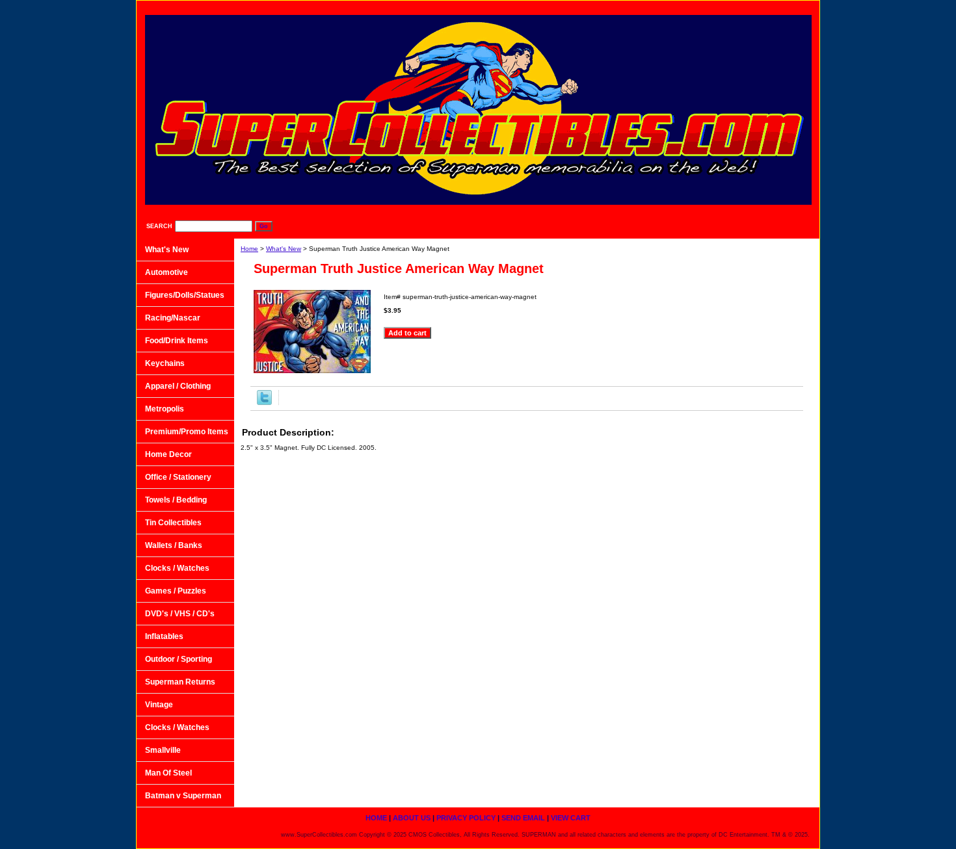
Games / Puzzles (175, 590)
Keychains (165, 363)
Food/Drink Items (176, 340)
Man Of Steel (168, 772)
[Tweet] (264, 402)
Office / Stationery (178, 477)
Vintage (159, 704)
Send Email (722, 6)
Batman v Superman (183, 795)
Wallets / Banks (173, 545)
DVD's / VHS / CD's (180, 613)
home (530, 6)
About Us (583, 6)
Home (249, 248)
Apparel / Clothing (178, 386)
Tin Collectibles (173, 522)
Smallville (163, 750)
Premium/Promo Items (186, 431)
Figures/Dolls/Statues (184, 295)
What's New (283, 248)
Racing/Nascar (172, 317)
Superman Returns (180, 681)
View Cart (786, 6)
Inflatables (164, 636)
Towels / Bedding (176, 499)
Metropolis (164, 408)
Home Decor (168, 454)
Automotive (166, 272)
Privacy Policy (651, 6)
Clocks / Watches (177, 568)
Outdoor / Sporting (178, 659)
